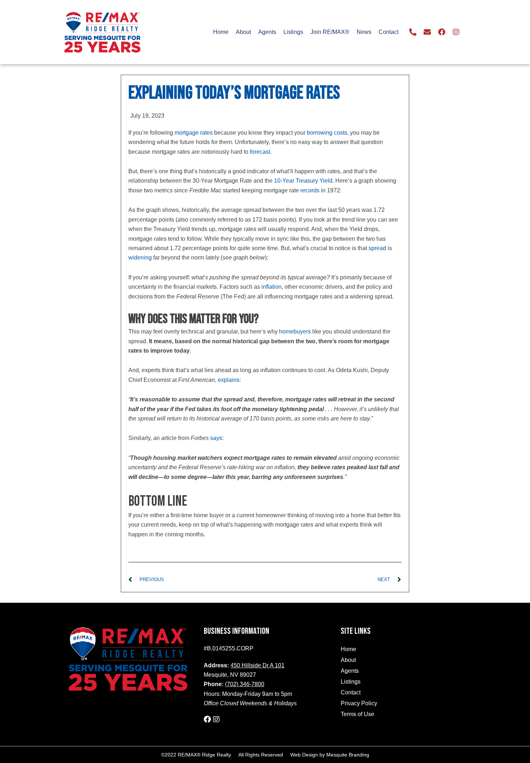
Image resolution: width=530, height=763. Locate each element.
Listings (293, 32)
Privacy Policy (359, 703)
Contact (388, 32)
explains (228, 380)
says (216, 438)
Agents (267, 32)
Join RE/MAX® (329, 32)
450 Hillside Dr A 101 (257, 665)
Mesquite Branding (347, 755)
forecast (260, 152)
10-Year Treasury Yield (303, 181)
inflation (271, 287)
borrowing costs (327, 133)
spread (377, 248)
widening (140, 257)
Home (221, 32)
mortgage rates (194, 133)
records (309, 190)
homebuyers (295, 331)
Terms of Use (357, 714)
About (243, 32)
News (364, 32)
